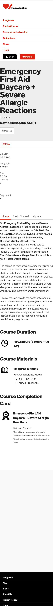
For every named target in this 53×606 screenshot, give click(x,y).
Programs (8, 20)
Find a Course (10, 26)
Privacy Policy (10, 600)
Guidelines (9, 38)
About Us (7, 594)
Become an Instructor (15, 32)
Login (11, 57)
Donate (28, 57)
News (6, 44)
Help (6, 50)
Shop (5, 583)
